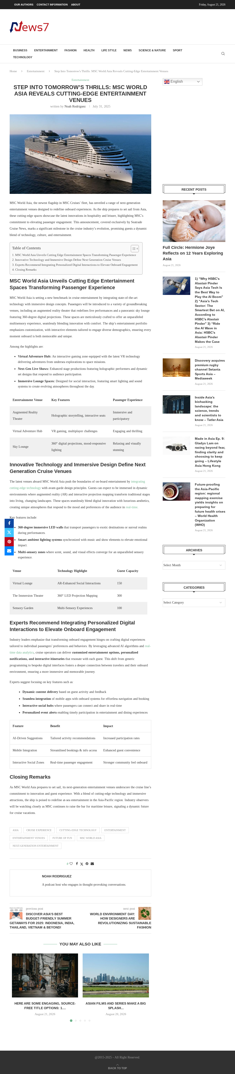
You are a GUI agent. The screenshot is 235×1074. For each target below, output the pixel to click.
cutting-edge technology (78, 830)
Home (13, 71)
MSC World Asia (90, 838)
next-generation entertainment (36, 845)
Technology (22, 57)
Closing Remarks (25, 269)
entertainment (115, 830)
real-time (131, 507)
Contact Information (52, 4)
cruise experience (39, 830)
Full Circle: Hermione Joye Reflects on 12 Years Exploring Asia (193, 253)
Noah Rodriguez (75, 106)
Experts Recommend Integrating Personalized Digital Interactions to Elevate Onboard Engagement (76, 264)
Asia (16, 830)
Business (20, 50)
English (176, 81)
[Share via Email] (9, 550)
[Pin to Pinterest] (9, 541)
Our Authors (23, 4)
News (127, 50)
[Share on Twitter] (9, 532)
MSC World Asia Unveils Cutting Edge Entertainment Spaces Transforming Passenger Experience (75, 255)
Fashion (70, 50)
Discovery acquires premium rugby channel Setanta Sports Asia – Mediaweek (210, 369)
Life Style (109, 50)
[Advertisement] (141, 26)
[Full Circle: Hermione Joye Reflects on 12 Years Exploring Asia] (194, 221)
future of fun (62, 838)
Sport (177, 50)
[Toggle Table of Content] (132, 249)
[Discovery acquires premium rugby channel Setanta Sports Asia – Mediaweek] (176, 367)
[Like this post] (71, 864)
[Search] (223, 54)
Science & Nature (152, 50)
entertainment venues (29, 838)
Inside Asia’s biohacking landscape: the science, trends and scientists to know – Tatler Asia (209, 409)
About (75, 4)
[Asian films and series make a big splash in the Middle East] (116, 975)
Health (89, 50)
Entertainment (46, 50)
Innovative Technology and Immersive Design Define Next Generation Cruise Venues (68, 259)
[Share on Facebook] (9, 523)
